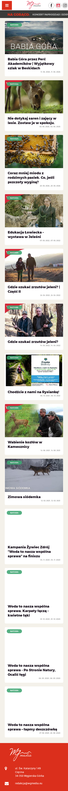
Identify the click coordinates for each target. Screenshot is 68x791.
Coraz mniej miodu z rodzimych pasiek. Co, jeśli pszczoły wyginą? (31, 177)
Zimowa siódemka (24, 497)
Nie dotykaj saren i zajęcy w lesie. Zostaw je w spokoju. (32, 120)
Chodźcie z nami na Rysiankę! (33, 392)
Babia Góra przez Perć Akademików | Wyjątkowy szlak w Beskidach (31, 63)
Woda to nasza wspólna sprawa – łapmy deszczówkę (32, 727)
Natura (14, 25)
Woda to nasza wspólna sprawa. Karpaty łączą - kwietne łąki (28, 611)
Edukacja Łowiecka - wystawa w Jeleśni (26, 234)
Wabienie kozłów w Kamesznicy (25, 444)
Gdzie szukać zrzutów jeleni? (33, 342)
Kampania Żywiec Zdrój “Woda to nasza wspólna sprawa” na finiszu (29, 551)
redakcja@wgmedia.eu (28, 783)
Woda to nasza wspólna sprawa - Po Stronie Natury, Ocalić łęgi (32, 670)
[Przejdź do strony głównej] (34, 5)
